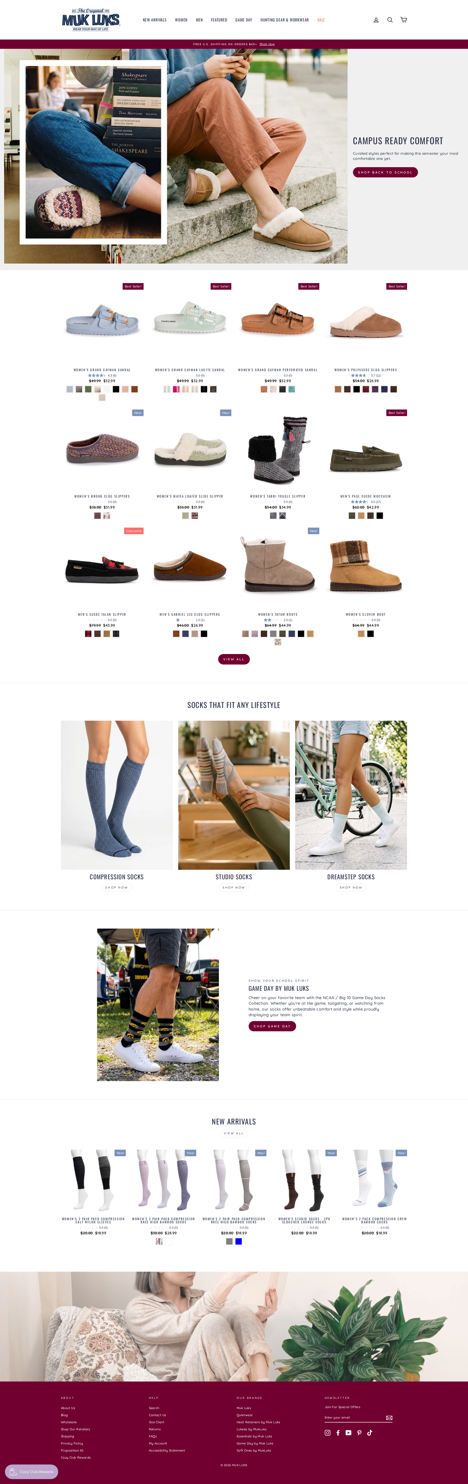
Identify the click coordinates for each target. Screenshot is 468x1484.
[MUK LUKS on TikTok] (370, 1433)
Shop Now (116, 887)
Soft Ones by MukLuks (254, 1450)
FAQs (153, 1436)
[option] (234, 44)
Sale (321, 20)
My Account (158, 1443)
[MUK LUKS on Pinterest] (359, 1433)
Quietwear (245, 1415)
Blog (64, 1415)
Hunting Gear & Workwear (285, 20)
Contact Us (157, 1415)
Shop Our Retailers (75, 1429)
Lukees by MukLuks (251, 1429)
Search (154, 1408)
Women (181, 20)
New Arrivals (155, 20)
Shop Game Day (272, 1026)
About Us (68, 1408)
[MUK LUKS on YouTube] (348, 1433)
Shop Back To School (385, 172)
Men (199, 20)
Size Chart (157, 1422)
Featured (219, 20)
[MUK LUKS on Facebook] (338, 1433)
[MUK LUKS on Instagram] (328, 1433)
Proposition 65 (72, 1450)
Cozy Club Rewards (76, 1457)
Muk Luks (244, 1408)
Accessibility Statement (167, 1450)
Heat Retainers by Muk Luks (258, 1422)
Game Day (243, 20)
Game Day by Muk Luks (255, 1443)
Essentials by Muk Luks (254, 1436)
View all (234, 659)
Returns (155, 1429)
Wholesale (69, 1422)
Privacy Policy (72, 1443)
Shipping (67, 1436)
